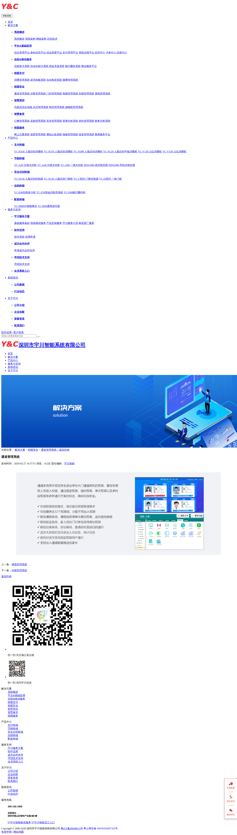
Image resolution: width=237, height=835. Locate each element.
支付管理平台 (70, 52)
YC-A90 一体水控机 (72, 165)
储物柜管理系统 (74, 107)
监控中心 (100, 52)
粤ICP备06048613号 (72, 828)
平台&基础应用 (23, 45)
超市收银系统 (38, 79)
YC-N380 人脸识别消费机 (88, 151)
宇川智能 (69, 463)
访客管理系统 (38, 93)
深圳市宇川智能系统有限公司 (52, 345)
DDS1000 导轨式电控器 (122, 165)
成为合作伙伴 (22, 243)
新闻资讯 (13, 277)
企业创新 (19, 312)
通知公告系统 (54, 134)
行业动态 (19, 291)
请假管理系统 (102, 93)
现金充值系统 (56, 66)
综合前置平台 (54, 52)
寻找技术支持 (22, 257)
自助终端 (19, 185)
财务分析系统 (102, 120)
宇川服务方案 (22, 216)
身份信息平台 (38, 52)
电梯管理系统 (71, 93)
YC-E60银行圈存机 (74, 192)
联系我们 (19, 325)
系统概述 (19, 32)
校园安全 (19, 86)
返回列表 (6, 576)
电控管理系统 (57, 107)
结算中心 (122, 52)
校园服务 (19, 127)
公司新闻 (19, 284)
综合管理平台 (22, 52)
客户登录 (18, 332)
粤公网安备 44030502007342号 (101, 828)
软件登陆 (19, 236)
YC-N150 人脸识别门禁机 (58, 178)
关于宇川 (13, 298)
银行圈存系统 (73, 66)
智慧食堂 (19, 114)
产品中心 (13, 137)
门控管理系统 (54, 93)
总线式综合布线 (23, 107)
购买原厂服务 (86, 223)
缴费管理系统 (70, 79)
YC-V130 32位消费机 (150, 151)
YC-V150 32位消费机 (174, 151)
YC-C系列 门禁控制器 (86, 178)
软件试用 (19, 230)
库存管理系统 (54, 120)
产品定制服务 (54, 223)
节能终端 (19, 158)
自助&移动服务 (23, 59)
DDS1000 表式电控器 (96, 165)
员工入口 (49, 822)
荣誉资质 (19, 318)
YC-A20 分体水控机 (25, 165)
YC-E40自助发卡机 (25, 192)
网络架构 (41, 38)
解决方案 (13, 25)
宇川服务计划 (70, 223)
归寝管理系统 (86, 93)
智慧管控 (19, 100)
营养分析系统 (70, 120)
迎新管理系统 (38, 134)
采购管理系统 (38, 120)
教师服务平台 (102, 134)
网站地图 (18, 831)
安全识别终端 (22, 172)
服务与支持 (14, 209)
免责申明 (6, 831)
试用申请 (30, 236)
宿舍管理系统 (86, 134)
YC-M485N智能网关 (25, 206)
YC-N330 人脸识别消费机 (28, 151)
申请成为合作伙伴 (24, 250)
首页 (10, 22)
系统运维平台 (87, 52)
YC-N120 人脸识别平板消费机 (120, 151)
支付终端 (19, 144)
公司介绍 (19, 305)
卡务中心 (111, 52)
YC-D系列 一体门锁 (110, 178)
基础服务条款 (22, 223)
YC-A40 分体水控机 (48, 165)
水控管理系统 (40, 107)
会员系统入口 (22, 271)
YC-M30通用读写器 (49, 206)
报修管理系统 (70, 134)
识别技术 (52, 38)
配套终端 (19, 199)
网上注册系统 (22, 134)
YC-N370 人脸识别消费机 (58, 151)
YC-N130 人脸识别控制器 (28, 178)
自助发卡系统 (22, 66)
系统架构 (30, 38)
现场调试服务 (38, 223)
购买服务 (26, 822)
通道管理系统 (22, 93)
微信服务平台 (89, 66)
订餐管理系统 (22, 120)
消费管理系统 (22, 79)
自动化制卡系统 (39, 66)
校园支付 (19, 73)
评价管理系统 (86, 120)
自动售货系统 (54, 79)
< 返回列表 (63, 449)
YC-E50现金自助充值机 (49, 192)
